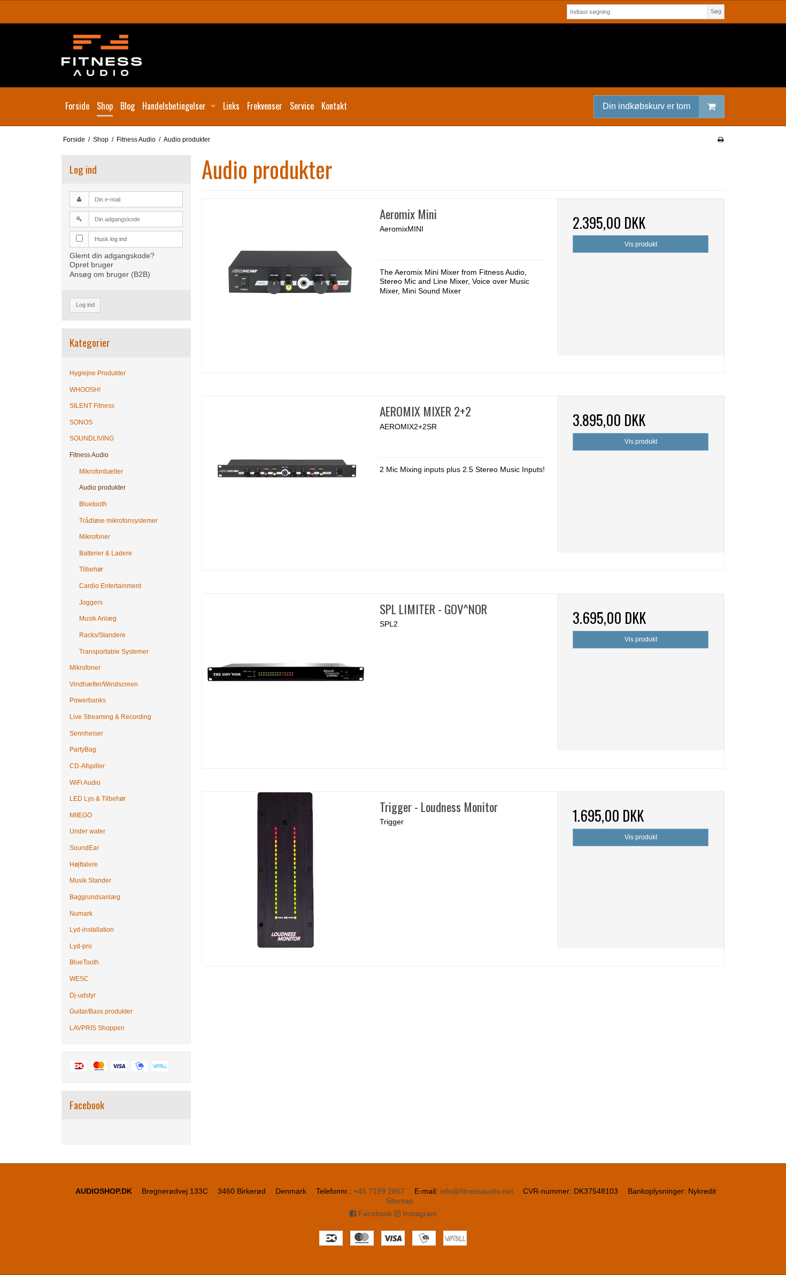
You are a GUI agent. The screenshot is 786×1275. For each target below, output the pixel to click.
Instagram (418, 1213)
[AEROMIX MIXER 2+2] (285, 479)
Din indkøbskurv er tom (646, 106)
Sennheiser (86, 733)
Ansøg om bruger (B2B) (110, 274)
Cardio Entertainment (110, 586)
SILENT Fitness (92, 405)
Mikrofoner (94, 536)
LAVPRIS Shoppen (97, 1028)
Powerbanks (88, 700)
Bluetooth (93, 504)
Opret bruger (91, 264)
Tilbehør (91, 569)
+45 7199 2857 (379, 1191)
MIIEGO (81, 815)
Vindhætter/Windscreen (104, 684)
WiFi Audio (85, 782)
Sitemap (399, 1200)
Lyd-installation (92, 929)
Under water (87, 831)
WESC (79, 979)
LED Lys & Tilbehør (98, 798)
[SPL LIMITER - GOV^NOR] (285, 677)
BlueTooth (84, 962)
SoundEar (84, 848)
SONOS (81, 422)
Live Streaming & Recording (110, 717)
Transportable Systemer (114, 651)
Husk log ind (111, 239)
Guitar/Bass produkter (101, 1011)
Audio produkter (102, 487)
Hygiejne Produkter (98, 373)
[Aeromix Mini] (285, 282)
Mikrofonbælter (101, 471)
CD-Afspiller (87, 766)
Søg (716, 11)
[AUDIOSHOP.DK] (393, 55)
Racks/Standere (102, 635)
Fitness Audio (89, 455)
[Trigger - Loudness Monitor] (285, 875)
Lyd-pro (81, 946)
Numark (81, 913)
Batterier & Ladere (105, 553)
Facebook (374, 1213)
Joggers (91, 602)
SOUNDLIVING (92, 438)
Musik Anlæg (98, 618)
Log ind (85, 305)
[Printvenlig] (720, 139)
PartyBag (83, 749)
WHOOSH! (85, 389)
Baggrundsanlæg (95, 897)
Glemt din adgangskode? (112, 255)
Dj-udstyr (83, 995)
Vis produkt (641, 244)
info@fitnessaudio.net (476, 1191)
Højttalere (84, 864)
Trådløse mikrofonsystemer (118, 520)
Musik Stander (90, 880)
